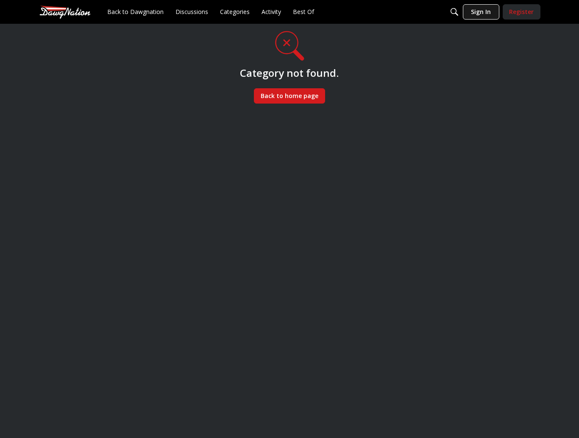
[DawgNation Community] (65, 12)
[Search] (454, 12)
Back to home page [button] (289, 96)
